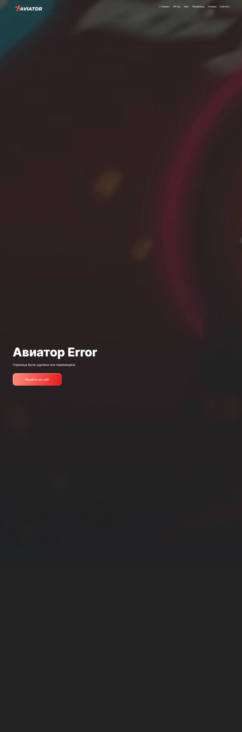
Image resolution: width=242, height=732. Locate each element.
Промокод (198, 6)
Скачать (224, 6)
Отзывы (211, 6)
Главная (164, 6)
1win (186, 6)
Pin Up (176, 6)
